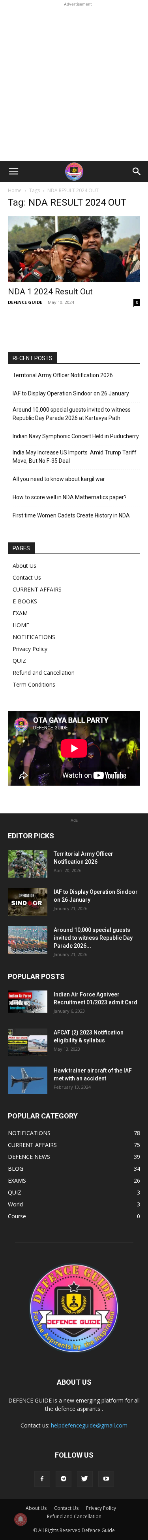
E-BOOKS (25, 601)
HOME (21, 625)
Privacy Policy (30, 649)
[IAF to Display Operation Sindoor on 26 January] (27, 902)
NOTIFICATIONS (34, 637)
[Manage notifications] (20, 1519)
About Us (24, 565)
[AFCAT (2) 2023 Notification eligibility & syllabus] (27, 1042)
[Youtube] (106, 1479)
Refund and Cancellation (44, 672)
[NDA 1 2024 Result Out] (74, 249)
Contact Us (27, 577)
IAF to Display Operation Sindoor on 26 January (71, 393)
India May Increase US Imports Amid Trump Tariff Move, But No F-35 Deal (75, 456)
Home (15, 190)
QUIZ (19, 660)
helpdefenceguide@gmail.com (89, 1425)
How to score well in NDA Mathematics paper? (70, 497)
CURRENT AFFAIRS (37, 589)
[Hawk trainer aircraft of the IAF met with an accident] (27, 1080)
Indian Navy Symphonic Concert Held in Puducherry (76, 436)
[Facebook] (42, 1479)
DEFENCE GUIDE (25, 302)
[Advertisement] (74, 82)
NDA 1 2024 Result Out (50, 291)
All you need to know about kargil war (59, 479)
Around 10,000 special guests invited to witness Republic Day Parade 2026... (93, 938)
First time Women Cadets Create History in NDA (71, 515)
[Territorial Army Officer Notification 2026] (27, 864)
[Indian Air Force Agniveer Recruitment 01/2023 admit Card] (27, 1001)
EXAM (20, 613)
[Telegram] (63, 1479)
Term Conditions (34, 684)
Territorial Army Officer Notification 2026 (63, 375)
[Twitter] (85, 1479)
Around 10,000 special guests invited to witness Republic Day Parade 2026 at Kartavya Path (72, 413)
